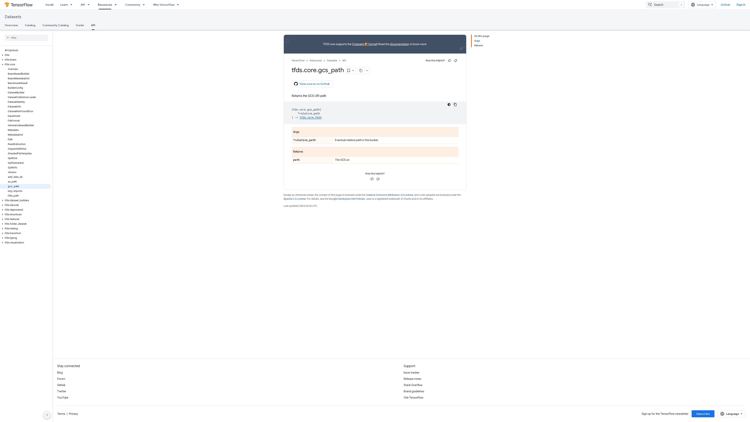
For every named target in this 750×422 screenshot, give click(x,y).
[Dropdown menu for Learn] (72, 4)
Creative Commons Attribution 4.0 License (389, 194)
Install (49, 4)
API (83, 4)
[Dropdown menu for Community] (145, 4)
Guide (80, 25)
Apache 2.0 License (295, 198)
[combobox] (665, 4)
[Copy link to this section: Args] (303, 132)
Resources (105, 4)
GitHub (725, 4)
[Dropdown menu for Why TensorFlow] (179, 4)
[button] (25, 55)
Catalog (30, 25)
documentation (399, 44)
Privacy (73, 413)
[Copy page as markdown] (360, 70)
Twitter (61, 391)
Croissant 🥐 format (364, 44)
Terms (61, 413)
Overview (11, 25)
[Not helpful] (455, 60)
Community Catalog (55, 25)
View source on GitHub (314, 84)
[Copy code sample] (455, 104)
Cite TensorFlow (413, 397)
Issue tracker (412, 372)
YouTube (62, 397)
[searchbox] (26, 38)
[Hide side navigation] (47, 415)
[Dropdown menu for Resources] (116, 4)
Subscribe (703, 414)
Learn (64, 4)
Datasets (13, 16)
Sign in (741, 4)
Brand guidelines (414, 391)
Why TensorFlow (163, 4)
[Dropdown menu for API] (89, 4)
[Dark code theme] (449, 104)
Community (132, 4)
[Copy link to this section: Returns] (307, 152)
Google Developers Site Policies (347, 198)
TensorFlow (298, 60)
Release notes (412, 378)
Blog (60, 372)
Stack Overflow (413, 385)
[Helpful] (450, 60)
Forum (61, 378)
